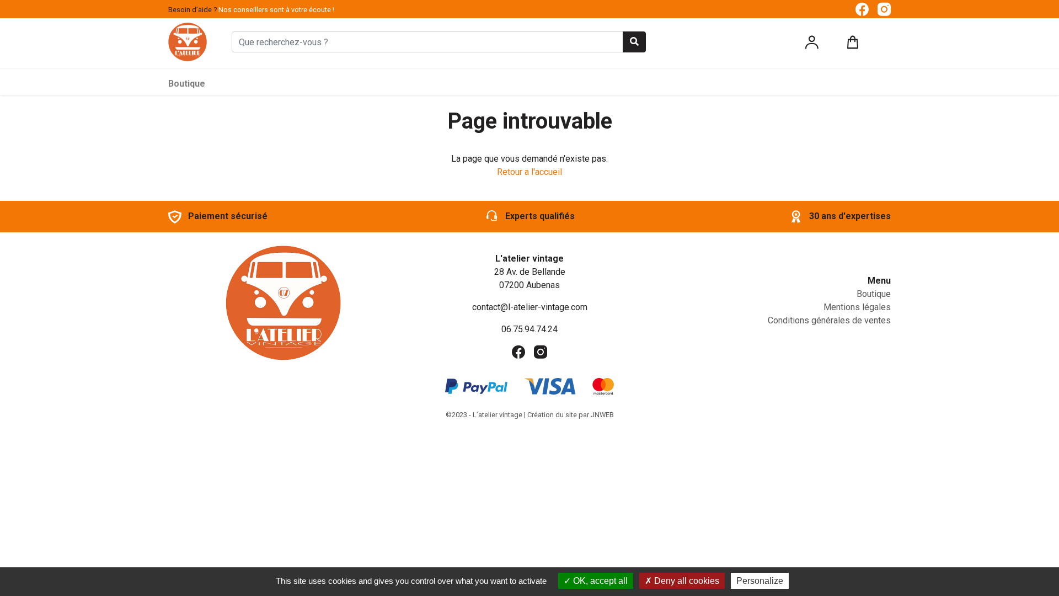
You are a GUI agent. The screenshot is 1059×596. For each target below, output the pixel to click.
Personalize (759, 581)
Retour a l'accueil (529, 172)
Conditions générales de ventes (829, 320)
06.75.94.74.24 (529, 329)
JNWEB (602, 415)
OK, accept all (599, 581)
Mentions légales (857, 307)
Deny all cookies (685, 581)
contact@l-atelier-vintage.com (529, 307)
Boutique (186, 83)
